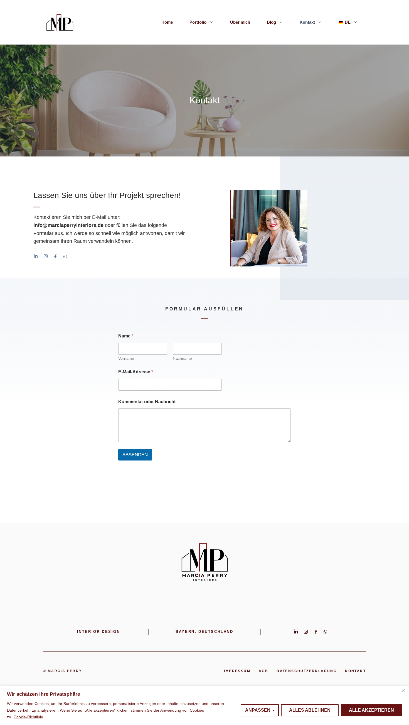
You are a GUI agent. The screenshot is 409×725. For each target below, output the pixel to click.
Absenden (135, 454)
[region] (204, 705)
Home (167, 22)
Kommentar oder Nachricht (147, 401)
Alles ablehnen (310, 710)
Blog (271, 22)
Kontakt (307, 22)
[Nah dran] (403, 690)
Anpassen (257, 710)
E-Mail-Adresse (135, 371)
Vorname (126, 358)
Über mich (240, 22)
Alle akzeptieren (371, 710)
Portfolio (197, 22)
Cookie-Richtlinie (28, 717)
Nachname (182, 358)
